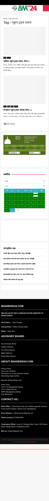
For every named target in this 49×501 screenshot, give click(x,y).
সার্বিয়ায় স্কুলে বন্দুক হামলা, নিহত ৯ (16, 61)
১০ (18, 198)
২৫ (25, 206)
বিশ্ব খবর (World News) (9, 389)
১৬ (12, 202)
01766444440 (18, 417)
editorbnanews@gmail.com (23, 413)
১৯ (31, 202)
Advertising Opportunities (10, 376)
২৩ (12, 206)
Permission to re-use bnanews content (15, 373)
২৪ (18, 206)
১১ (25, 198)
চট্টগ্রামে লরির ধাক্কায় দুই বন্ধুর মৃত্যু (13, 279)
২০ (35, 202)
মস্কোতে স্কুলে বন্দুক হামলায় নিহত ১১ (17, 110)
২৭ (35, 206)
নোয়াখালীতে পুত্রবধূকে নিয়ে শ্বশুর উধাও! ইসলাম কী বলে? (18, 269)
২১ (41, 202)
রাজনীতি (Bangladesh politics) (11, 392)
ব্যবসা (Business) (6, 394)
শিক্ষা (12, 106)
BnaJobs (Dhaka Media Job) (11, 380)
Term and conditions (8, 371)
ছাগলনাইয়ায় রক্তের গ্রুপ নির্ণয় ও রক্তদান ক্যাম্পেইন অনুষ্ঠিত (19, 264)
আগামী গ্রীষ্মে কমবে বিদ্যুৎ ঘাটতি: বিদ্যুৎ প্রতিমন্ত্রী (16, 253)
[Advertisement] (24, 475)
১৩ (35, 198)
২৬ (31, 206)
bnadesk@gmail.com (15, 431)
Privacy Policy (6, 369)
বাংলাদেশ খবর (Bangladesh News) (12, 387)
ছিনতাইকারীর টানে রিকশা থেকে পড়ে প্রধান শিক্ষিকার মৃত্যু (18, 274)
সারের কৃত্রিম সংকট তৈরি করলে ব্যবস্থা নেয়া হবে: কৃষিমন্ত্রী (18, 258)
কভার (5, 106)
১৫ (7, 202)
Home (5, 18)
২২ (7, 206)
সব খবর (8, 57)
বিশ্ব (5, 57)
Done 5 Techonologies (29, 442)
